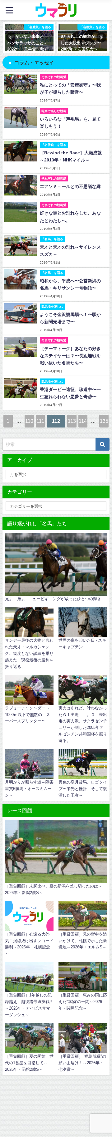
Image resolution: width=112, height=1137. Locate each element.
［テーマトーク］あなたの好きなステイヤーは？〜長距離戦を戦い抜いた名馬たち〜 (70, 355)
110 (29, 420)
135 (104, 420)
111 (40, 420)
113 (72, 420)
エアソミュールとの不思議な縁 (70, 186)
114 (83, 420)
